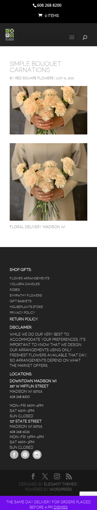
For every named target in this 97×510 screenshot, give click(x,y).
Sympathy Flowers (26, 295)
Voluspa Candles (25, 284)
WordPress (60, 489)
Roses (15, 289)
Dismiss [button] (61, 507)
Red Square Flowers (34, 78)
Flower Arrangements (29, 278)
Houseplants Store (26, 306)
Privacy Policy (22, 312)
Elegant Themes (60, 484)
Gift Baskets (20, 301)
